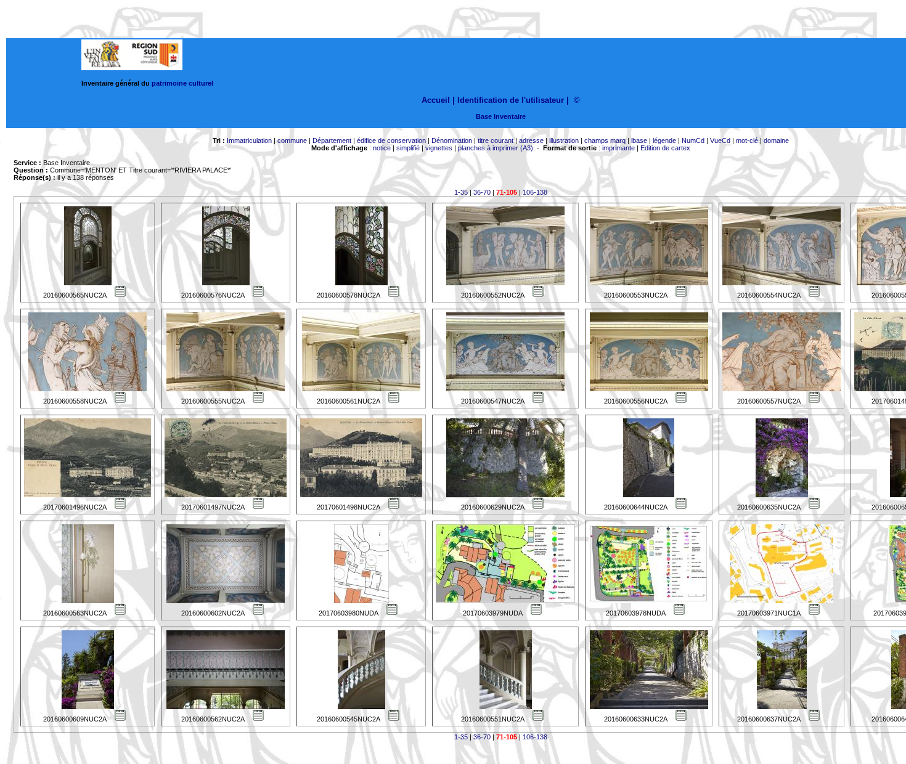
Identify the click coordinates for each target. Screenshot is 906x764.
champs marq (605, 140)
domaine (776, 140)
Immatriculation (249, 140)
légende (664, 140)
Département (331, 140)
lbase (639, 140)
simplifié (408, 148)
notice (382, 148)
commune (292, 140)
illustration (564, 140)
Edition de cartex (665, 148)
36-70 (482, 192)
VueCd (720, 140)
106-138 (535, 192)
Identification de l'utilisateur (510, 100)
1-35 (461, 192)
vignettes (438, 148)
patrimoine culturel (182, 83)
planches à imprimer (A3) (495, 148)
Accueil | (438, 100)
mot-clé (747, 140)
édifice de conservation (391, 140)
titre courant (495, 140)
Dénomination (451, 140)
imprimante (618, 148)
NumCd (693, 140)
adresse (531, 140)
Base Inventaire (501, 116)
